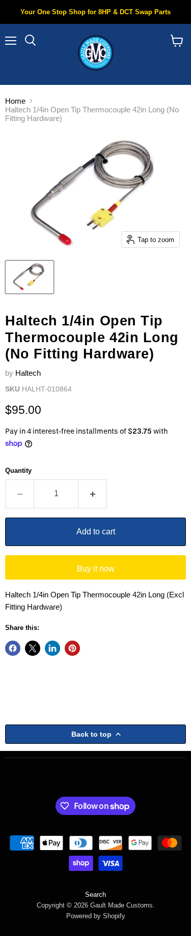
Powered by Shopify (95, 916)
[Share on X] (32, 648)
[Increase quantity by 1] (92, 493)
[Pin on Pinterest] (72, 648)
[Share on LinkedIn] (52, 648)
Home (15, 101)
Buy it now (96, 568)
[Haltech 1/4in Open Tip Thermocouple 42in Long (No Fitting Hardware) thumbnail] (29, 277)
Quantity (18, 470)
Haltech (28, 373)
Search (95, 894)
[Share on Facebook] (12, 648)
